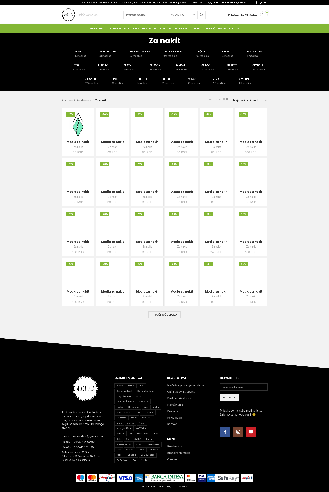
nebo (142, 423)
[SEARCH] (202, 15)
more (119, 423)
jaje (146, 407)
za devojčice (147, 455)
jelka (156, 407)
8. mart (120, 385)
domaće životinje (126, 401)
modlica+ (146, 417)
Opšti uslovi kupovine (181, 391)
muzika (130, 423)
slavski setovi (124, 444)
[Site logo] (68, 14)
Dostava (172, 411)
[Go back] (144, 40)
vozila (120, 455)
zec (134, 460)
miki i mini (121, 417)
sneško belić (152, 444)
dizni (138, 396)
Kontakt (172, 424)
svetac (129, 449)
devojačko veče (145, 391)
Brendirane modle (178, 452)
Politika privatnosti (179, 398)
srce (119, 449)
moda (134, 417)
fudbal (120, 407)
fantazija (143, 401)
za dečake (122, 460)
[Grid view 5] (218, 100)
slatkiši (137, 439)
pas (130, 433)
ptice (155, 433)
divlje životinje (124, 396)
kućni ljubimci (124, 412)
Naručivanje (175, 404)
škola (144, 460)
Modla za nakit (78, 142)
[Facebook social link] (256, 2)
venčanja (153, 449)
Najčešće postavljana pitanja (185, 385)
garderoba (133, 407)
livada (139, 412)
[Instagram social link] (261, 2)
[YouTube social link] (265, 2)
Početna (67, 100)
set (128, 439)
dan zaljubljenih (125, 391)
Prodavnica (83, 100)
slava (149, 439)
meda (150, 412)
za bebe (131, 455)
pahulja (120, 433)
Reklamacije (175, 417)
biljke (131, 385)
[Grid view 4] (211, 100)
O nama (172, 459)
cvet (141, 385)
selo (119, 439)
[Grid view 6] (225, 100)
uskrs (141, 449)
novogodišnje (124, 428)
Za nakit (78, 147)
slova (138, 444)
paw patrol (142, 433)
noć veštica (142, 428)
